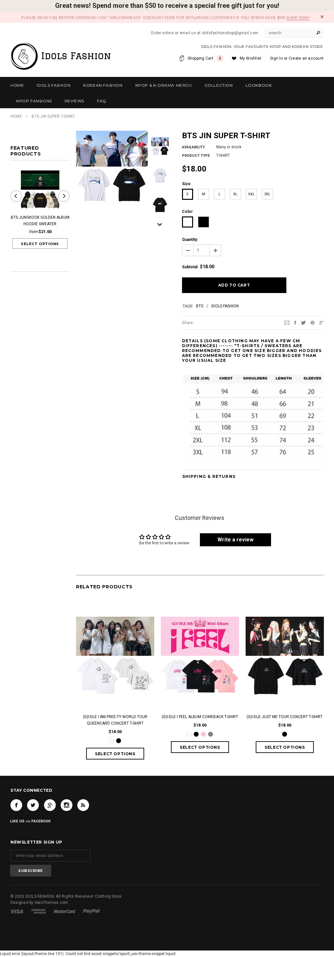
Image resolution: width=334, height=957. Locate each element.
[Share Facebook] (295, 322)
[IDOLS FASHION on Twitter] (33, 805)
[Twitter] (303, 322)
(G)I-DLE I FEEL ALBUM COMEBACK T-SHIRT (200, 716)
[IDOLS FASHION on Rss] (83, 805)
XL (235, 194)
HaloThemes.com (51, 902)
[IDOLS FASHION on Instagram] (66, 805)
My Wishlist (251, 58)
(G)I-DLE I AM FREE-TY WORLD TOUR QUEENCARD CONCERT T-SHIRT (115, 720)
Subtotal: (190, 267)
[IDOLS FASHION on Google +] (50, 805)
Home (16, 116)
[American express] (38, 911)
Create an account (306, 58)
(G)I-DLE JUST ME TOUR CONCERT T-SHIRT (285, 716)
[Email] (286, 322)
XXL (251, 194)
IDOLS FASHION (225, 306)
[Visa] (16, 911)
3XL (267, 194)
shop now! (298, 17)
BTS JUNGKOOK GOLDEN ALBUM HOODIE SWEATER (40, 220)
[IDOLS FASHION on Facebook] (16, 805)
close (322, 16)
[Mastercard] (64, 911)
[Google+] (321, 322)
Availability (193, 147)
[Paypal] (91, 911)
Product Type (196, 156)
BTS (199, 306)
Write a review (235, 540)
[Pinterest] (312, 322)
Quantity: (190, 239)
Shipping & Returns (209, 476)
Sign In (276, 58)
